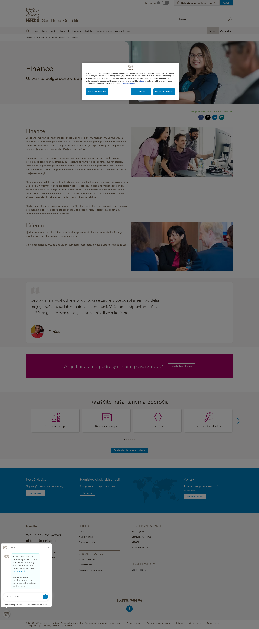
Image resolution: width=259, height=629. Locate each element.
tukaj (142, 81)
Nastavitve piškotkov (97, 91)
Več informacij (129, 83)
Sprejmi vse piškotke (164, 91)
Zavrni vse (141, 91)
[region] (130, 81)
